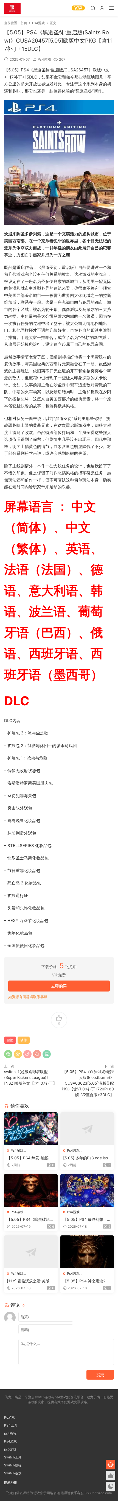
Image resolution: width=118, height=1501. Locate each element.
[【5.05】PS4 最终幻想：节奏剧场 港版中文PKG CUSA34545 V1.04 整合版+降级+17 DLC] (87, 1190)
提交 (100, 1374)
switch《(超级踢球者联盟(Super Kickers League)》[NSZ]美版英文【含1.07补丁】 (30, 1077)
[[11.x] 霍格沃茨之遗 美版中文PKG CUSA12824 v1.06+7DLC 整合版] (31, 1251)
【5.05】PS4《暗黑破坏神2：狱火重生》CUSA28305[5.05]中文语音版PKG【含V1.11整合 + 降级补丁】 (31, 1219)
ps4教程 (10, 1433)
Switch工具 (12, 1457)
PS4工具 (10, 1425)
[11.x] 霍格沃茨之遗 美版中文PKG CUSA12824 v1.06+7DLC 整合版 (31, 1281)
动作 (23, 1040)
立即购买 (59, 986)
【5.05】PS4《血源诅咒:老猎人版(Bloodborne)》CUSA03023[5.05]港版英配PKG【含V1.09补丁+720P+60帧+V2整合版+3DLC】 (88, 1083)
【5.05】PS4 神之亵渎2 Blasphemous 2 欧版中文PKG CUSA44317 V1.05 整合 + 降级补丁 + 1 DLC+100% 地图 (87, 1281)
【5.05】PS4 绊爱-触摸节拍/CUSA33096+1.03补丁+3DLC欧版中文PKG (30, 1158)
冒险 (10, 1040)
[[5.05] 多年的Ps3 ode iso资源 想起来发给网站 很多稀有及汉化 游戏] (87, 1128)
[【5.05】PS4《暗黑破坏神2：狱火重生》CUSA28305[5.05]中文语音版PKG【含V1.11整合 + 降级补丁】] (31, 1190)
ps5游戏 (10, 1449)
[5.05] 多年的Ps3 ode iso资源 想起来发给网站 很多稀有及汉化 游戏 (85, 1158)
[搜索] (92, 7)
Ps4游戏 (44, 59)
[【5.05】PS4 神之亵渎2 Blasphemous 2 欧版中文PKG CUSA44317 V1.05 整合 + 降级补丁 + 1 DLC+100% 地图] (87, 1251)
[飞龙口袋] (12, 8)
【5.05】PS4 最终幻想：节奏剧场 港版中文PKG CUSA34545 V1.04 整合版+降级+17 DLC (87, 1219)
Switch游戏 (12, 1473)
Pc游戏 (9, 1417)
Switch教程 (12, 1465)
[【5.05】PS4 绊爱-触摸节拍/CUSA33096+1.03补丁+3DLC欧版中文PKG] (31, 1128)
